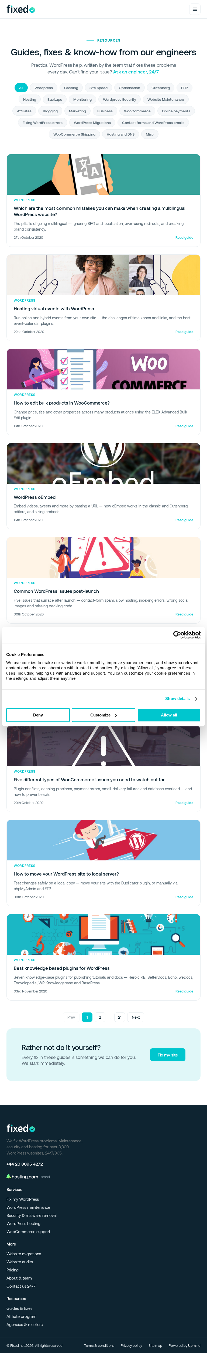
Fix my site (168, 1054)
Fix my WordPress (22, 1199)
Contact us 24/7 (21, 1286)
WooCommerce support (28, 1231)
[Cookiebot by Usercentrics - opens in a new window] (177, 635)
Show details (177, 698)
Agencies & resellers (24, 1324)
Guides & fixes (19, 1308)
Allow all (169, 715)
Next (136, 1017)
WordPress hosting (23, 1223)
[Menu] (195, 9)
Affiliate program (21, 1316)
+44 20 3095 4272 (24, 1163)
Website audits (19, 1261)
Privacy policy (131, 1345)
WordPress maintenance (28, 1207)
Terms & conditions (99, 1345)
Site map (155, 1345)
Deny (38, 715)
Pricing (12, 1269)
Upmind (194, 1345)
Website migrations (23, 1253)
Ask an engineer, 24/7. (136, 71)
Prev (71, 1017)
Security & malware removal (31, 1215)
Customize (100, 715)
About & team (19, 1277)
